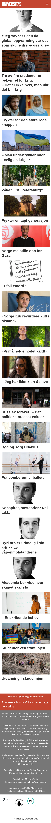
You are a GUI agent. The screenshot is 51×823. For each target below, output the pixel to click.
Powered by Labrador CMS (25, 819)
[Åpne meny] (47, 4)
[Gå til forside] (11, 4)
